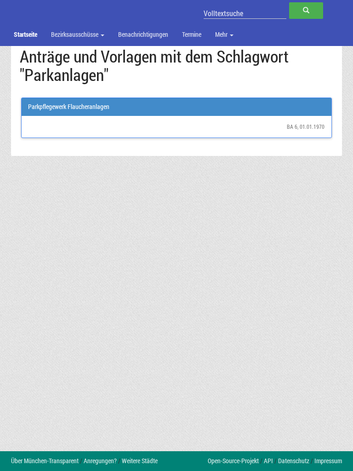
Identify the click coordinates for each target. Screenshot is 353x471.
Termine (191, 34)
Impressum (328, 460)
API (268, 460)
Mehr (222, 34)
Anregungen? (100, 460)
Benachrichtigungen (143, 34)
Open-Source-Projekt (233, 460)
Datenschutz (293, 460)
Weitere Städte (140, 460)
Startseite (25, 34)
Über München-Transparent (45, 460)
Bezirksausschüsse (75, 34)
